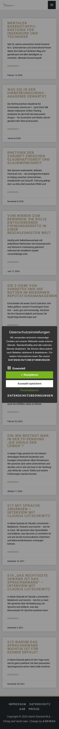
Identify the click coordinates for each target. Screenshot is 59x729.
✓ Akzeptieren (29, 374)
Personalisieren (29, 390)
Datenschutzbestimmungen (29, 360)
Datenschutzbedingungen (30, 395)
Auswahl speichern (29, 383)
